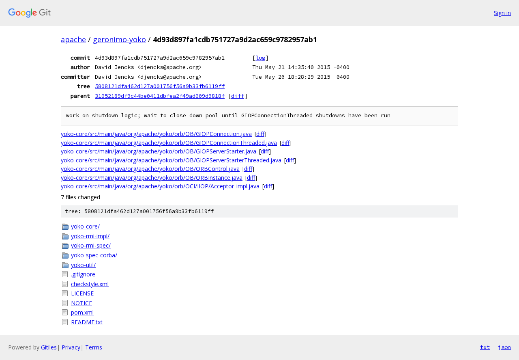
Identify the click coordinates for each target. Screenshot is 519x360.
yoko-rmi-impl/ (90, 236)
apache (73, 39)
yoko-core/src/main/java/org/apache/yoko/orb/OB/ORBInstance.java (151, 177)
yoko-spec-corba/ (94, 255)
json (504, 347)
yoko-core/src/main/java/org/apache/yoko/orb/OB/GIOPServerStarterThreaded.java (171, 160)
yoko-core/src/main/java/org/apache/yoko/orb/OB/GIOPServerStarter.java (158, 151)
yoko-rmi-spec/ (91, 245)
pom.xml (82, 312)
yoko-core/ (85, 226)
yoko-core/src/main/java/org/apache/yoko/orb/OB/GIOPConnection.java (156, 134)
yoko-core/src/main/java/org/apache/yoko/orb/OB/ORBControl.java (150, 168)
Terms (93, 347)
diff (237, 95)
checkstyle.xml (90, 284)
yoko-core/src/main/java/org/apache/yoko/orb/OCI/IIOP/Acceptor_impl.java (160, 186)
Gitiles (49, 347)
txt (485, 347)
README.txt (87, 322)
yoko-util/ (83, 265)
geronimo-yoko (119, 39)
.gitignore (83, 274)
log (260, 57)
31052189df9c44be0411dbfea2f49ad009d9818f (160, 95)
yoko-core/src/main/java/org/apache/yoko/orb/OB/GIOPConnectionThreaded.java (169, 143)
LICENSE (82, 293)
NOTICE (81, 303)
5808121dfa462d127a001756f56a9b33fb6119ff (160, 86)
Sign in (502, 13)
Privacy (71, 347)
